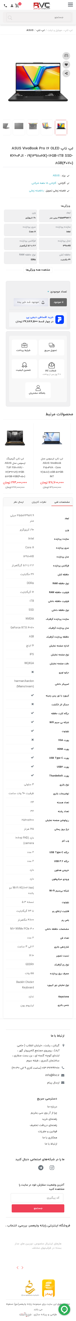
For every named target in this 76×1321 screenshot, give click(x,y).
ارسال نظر (19, 502)
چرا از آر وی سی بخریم (44, 1113)
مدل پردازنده (63, 556)
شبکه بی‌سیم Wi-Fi (59, 890)
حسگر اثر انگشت (60, 704)
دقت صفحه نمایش (59, 663)
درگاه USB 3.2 (61, 861)
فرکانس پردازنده (61, 565)
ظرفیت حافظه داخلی (58, 601)
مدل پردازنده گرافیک (59, 628)
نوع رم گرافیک (61, 964)
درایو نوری (64, 672)
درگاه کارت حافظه (60, 713)
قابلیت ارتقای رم (60, 911)
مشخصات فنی (62, 502)
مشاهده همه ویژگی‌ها (38, 270)
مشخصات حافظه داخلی (57, 929)
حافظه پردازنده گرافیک (57, 637)
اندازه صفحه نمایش (59, 645)
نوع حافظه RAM (61, 583)
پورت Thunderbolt (59, 775)
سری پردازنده (62, 548)
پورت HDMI (63, 749)
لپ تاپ (40, 30)
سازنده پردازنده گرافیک (57, 619)
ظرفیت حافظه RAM (59, 592)
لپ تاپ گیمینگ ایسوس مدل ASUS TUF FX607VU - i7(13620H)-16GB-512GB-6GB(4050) (21, 467)
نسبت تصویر (62, 955)
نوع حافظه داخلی (60, 610)
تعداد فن (64, 938)
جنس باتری (63, 1005)
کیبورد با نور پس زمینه (57, 695)
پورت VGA (63, 740)
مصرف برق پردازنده (59, 973)
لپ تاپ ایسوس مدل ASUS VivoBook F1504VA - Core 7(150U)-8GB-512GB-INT (58, 467)
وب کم (65, 840)
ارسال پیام (53, 1083)
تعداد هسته (63, 802)
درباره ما (52, 1107)
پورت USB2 (63, 767)
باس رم (65, 920)
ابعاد (67, 518)
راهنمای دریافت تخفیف (43, 1125)
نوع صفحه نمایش (60, 654)
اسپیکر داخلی (62, 684)
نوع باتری (64, 784)
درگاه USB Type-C (59, 852)
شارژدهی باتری (61, 947)
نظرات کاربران (39, 502)
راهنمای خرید (49, 1119)
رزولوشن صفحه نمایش (57, 820)
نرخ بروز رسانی (61, 829)
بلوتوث (65, 731)
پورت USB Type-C (59, 758)
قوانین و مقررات (47, 1131)
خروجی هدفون (61, 870)
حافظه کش (63, 574)
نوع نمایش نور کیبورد (58, 985)
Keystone (63, 996)
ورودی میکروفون (60, 879)
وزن (67, 530)
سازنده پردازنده (61, 539)
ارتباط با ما (57, 1036)
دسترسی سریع (47, 1099)
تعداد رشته (63, 811)
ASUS (30, 30)
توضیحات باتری (61, 793)
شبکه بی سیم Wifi (59, 722)
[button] (17, 1267)
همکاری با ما (49, 1138)
